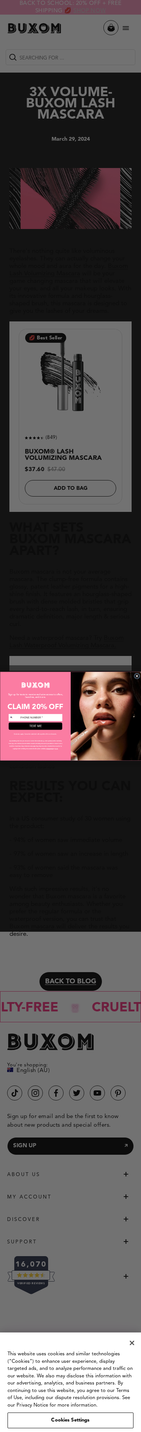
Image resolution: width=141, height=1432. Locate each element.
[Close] (132, 1343)
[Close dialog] (136, 676)
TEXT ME (35, 725)
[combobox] (14, 717)
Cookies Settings (70, 1420)
